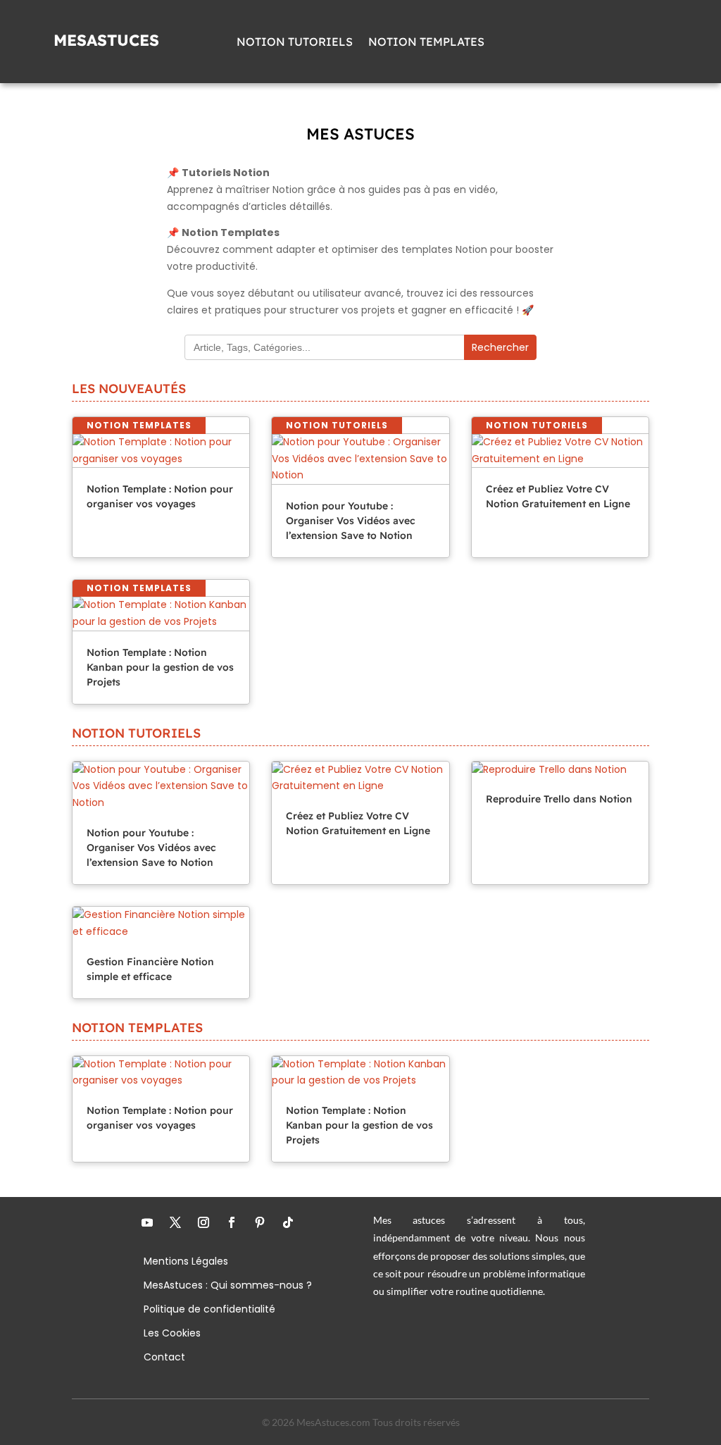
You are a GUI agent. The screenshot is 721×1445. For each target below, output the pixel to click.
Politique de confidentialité (209, 1310)
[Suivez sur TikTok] (288, 1222)
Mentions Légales (186, 1262)
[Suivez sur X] (175, 1222)
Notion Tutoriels (295, 43)
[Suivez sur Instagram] (203, 1222)
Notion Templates (426, 43)
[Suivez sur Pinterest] (260, 1222)
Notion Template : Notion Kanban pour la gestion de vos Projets (160, 667)
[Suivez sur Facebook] (231, 1222)
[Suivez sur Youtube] (147, 1222)
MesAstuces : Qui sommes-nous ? (228, 1286)
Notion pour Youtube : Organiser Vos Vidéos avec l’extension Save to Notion (350, 521)
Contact (164, 1358)
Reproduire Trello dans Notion (559, 799)
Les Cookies (172, 1334)
